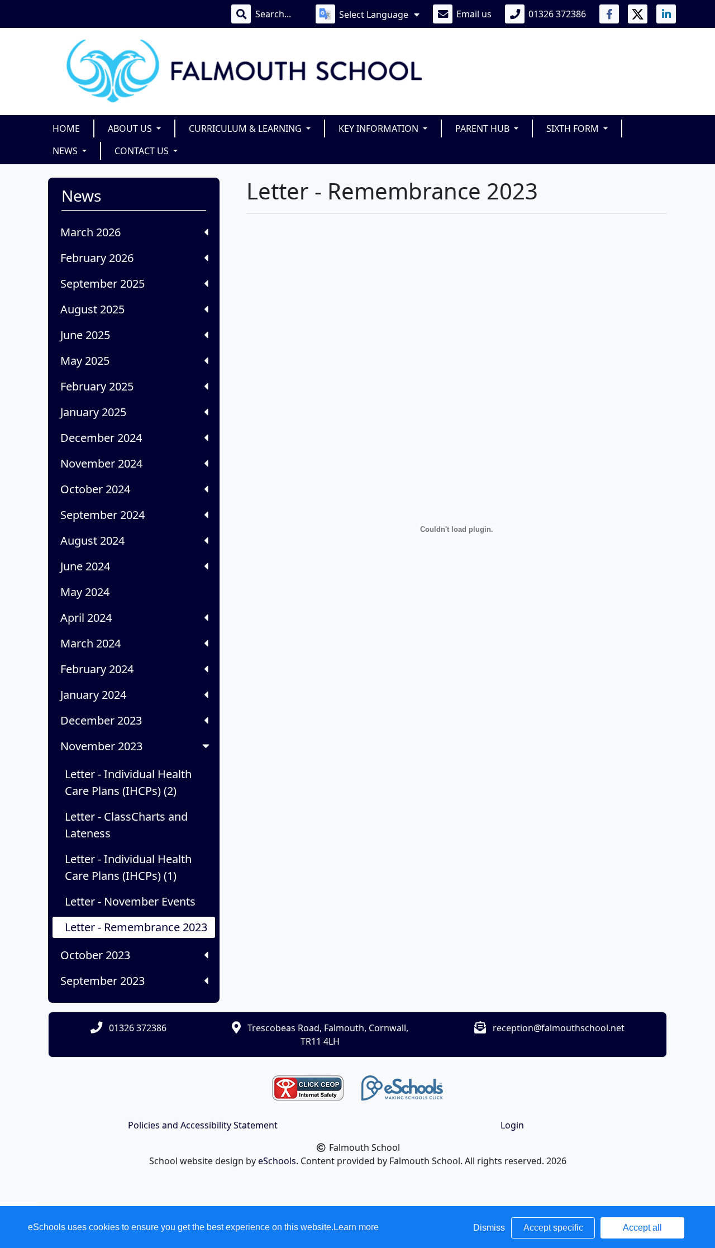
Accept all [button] (642, 1227)
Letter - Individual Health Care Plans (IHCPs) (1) (128, 867)
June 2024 (85, 566)
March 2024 (90, 643)
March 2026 (90, 232)
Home (66, 128)
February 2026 (97, 257)
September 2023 (102, 980)
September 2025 (102, 283)
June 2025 (85, 334)
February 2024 (97, 669)
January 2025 (93, 412)
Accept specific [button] (553, 1227)
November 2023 (101, 746)
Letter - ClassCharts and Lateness (126, 825)
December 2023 (101, 720)
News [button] (66, 151)
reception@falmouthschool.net (559, 1028)
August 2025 (92, 309)
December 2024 (101, 437)
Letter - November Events (130, 901)
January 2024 (93, 694)
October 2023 (95, 955)
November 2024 (101, 463)
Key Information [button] (380, 128)
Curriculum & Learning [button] (246, 128)
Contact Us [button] (143, 151)
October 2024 (95, 489)
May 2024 (84, 591)
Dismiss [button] (489, 1227)
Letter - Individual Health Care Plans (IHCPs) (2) (128, 782)
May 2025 (84, 360)
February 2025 (97, 386)
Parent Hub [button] (483, 128)
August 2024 (92, 540)
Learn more (356, 1227)
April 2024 (86, 617)
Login (512, 1125)
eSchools (277, 1161)
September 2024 (102, 514)
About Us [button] (131, 128)
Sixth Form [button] (573, 128)
